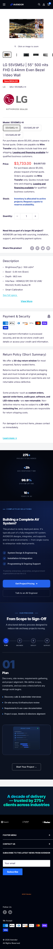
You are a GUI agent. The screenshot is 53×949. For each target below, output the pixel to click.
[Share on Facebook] (32, 248)
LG (4, 87)
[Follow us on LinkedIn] (10, 912)
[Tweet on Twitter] (43, 248)
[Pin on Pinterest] (37, 248)
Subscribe (12, 871)
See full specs (10, 295)
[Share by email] (48, 248)
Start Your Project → (26, 767)
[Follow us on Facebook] (5, 912)
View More (26, 301)
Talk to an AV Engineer (26, 593)
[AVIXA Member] (27, 894)
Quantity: (7, 216)
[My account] (44, 4)
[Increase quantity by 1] (35, 216)
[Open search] (39, 4)
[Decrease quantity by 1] (17, 216)
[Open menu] (4, 4)
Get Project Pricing (24, 583)
